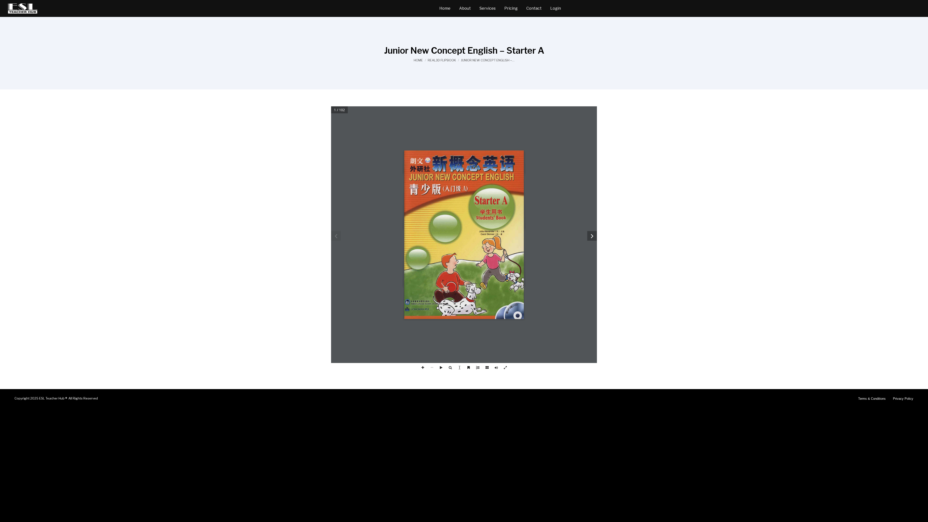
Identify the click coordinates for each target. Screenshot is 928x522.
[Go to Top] (921, 515)
